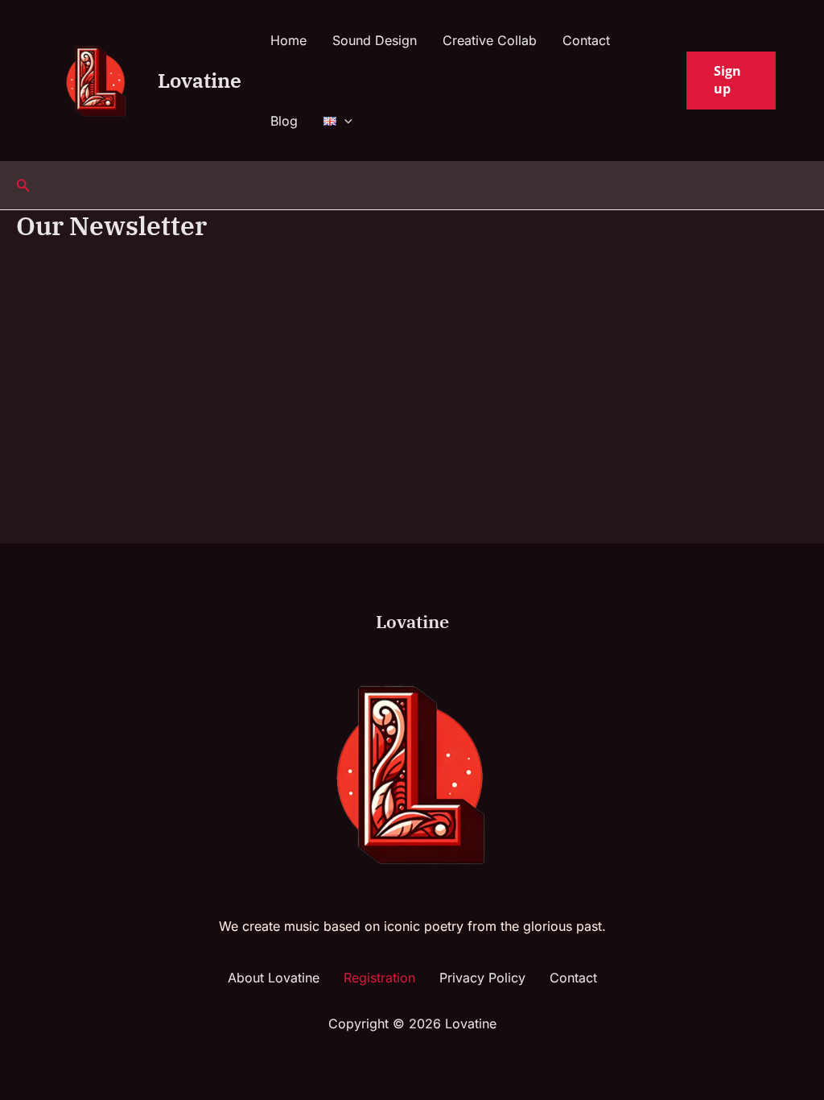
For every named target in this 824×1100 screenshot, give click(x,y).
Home (288, 40)
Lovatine (199, 80)
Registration (379, 978)
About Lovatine (273, 978)
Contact (586, 40)
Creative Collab (490, 40)
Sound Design (374, 40)
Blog (284, 121)
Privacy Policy (482, 978)
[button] (344, 121)
